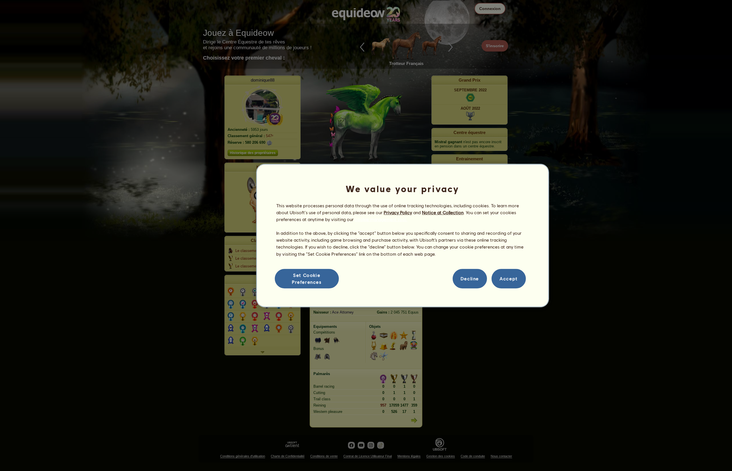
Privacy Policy (398, 212)
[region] (402, 236)
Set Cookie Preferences (307, 278)
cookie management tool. (381, 219)
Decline (470, 278)
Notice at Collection (443, 212)
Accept (509, 278)
